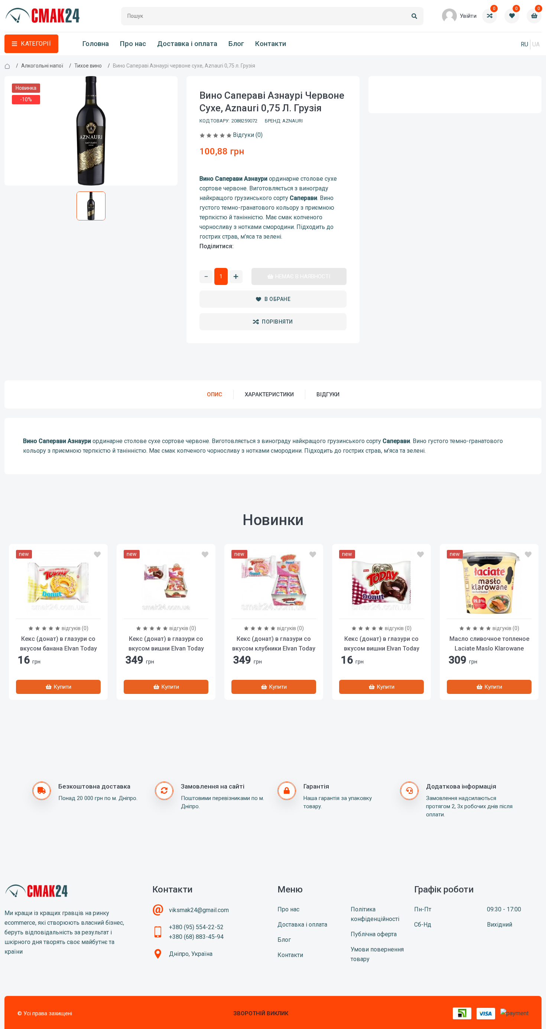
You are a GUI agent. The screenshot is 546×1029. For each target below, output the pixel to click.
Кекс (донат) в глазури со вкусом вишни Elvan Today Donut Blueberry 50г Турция (382, 648)
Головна (95, 44)
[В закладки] (97, 555)
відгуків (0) (75, 628)
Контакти (270, 44)
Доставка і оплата (187, 44)
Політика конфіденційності (375, 914)
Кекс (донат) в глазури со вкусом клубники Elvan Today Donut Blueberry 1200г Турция (273, 648)
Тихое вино (88, 66)
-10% (26, 99)
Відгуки (327, 394)
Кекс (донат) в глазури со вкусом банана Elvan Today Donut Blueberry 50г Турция (58, 648)
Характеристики (269, 394)
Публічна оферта (374, 934)
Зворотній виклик (260, 1013)
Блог (236, 44)
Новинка (26, 88)
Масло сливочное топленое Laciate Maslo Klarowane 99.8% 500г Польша (489, 648)
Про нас (133, 44)
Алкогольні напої (42, 66)
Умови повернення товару (377, 954)
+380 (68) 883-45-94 (196, 936)
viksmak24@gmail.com (199, 910)
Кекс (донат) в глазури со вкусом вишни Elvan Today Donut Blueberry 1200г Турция (166, 648)
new (24, 554)
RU (524, 44)
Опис (214, 394)
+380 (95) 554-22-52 (196, 927)
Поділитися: (216, 246)
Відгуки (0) (248, 134)
